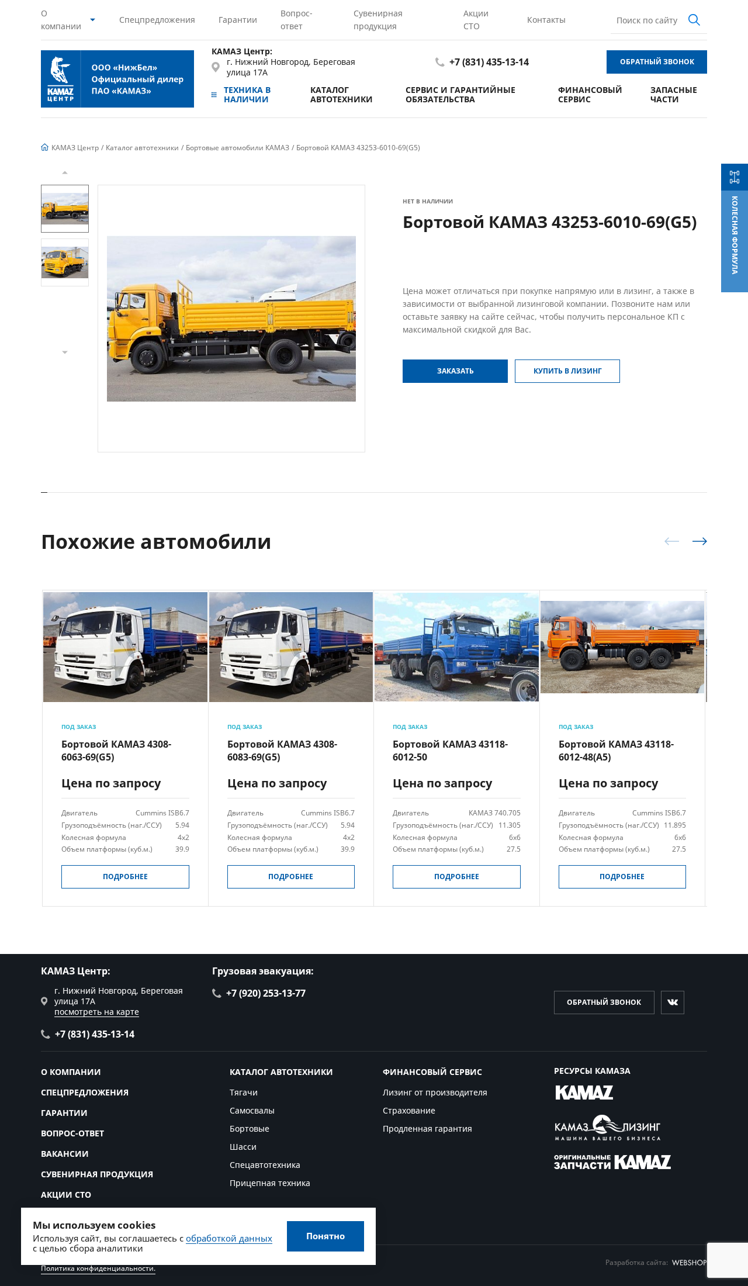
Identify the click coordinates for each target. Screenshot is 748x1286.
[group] (231, 318)
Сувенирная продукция (378, 20)
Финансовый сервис (590, 94)
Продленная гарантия (427, 1128)
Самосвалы (252, 1110)
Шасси (243, 1146)
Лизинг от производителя (435, 1092)
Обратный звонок (657, 62)
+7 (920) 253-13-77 (266, 993)
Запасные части (673, 94)
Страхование (409, 1110)
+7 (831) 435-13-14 (489, 62)
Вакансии (65, 1153)
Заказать (455, 371)
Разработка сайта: (636, 1262)
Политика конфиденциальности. (98, 1268)
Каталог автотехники (341, 94)
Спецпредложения (157, 19)
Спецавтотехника (265, 1164)
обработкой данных (229, 1238)
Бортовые (249, 1128)
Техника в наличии (247, 94)
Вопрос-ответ (296, 20)
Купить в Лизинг (568, 371)
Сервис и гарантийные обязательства (460, 94)
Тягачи (244, 1092)
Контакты (546, 19)
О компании (61, 20)
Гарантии (238, 19)
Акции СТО (476, 20)
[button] (65, 172)
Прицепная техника (270, 1182)
